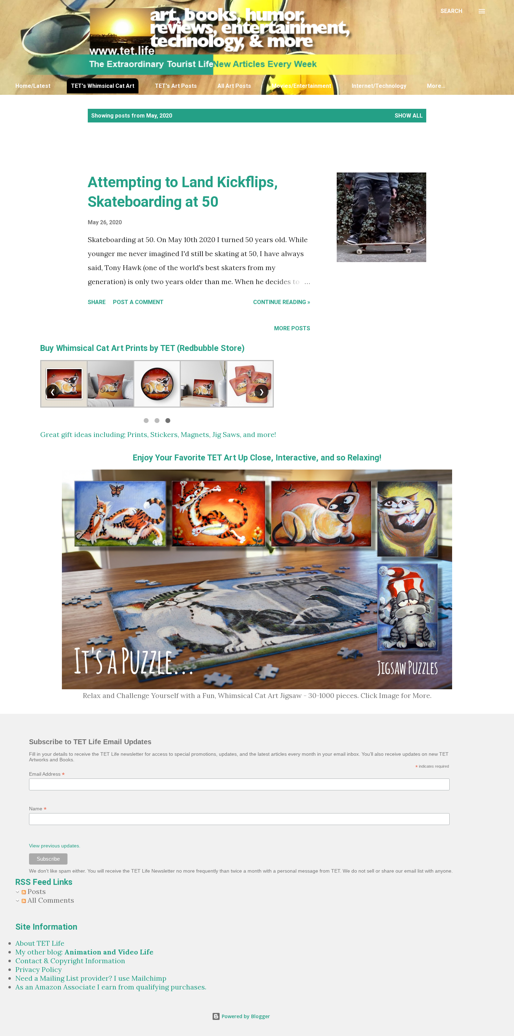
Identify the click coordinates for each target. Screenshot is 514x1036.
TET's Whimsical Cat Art (102, 86)
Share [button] (97, 302)
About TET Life (39, 943)
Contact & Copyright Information (70, 960)
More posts (292, 328)
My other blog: (84, 951)
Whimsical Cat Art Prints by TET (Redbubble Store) (150, 348)
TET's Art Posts (176, 86)
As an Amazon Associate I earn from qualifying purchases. (110, 986)
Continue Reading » (281, 302)
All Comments (50, 900)
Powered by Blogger (245, 1016)
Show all (409, 115)
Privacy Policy (38, 969)
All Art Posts (234, 86)
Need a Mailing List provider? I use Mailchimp (90, 978)
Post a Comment (138, 302)
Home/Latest (32, 86)
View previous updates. (54, 845)
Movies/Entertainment (301, 86)
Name (38, 808)
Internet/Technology (379, 86)
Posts (36, 891)
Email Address (47, 774)
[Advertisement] (209, 155)
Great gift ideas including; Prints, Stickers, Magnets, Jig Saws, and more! (158, 434)
